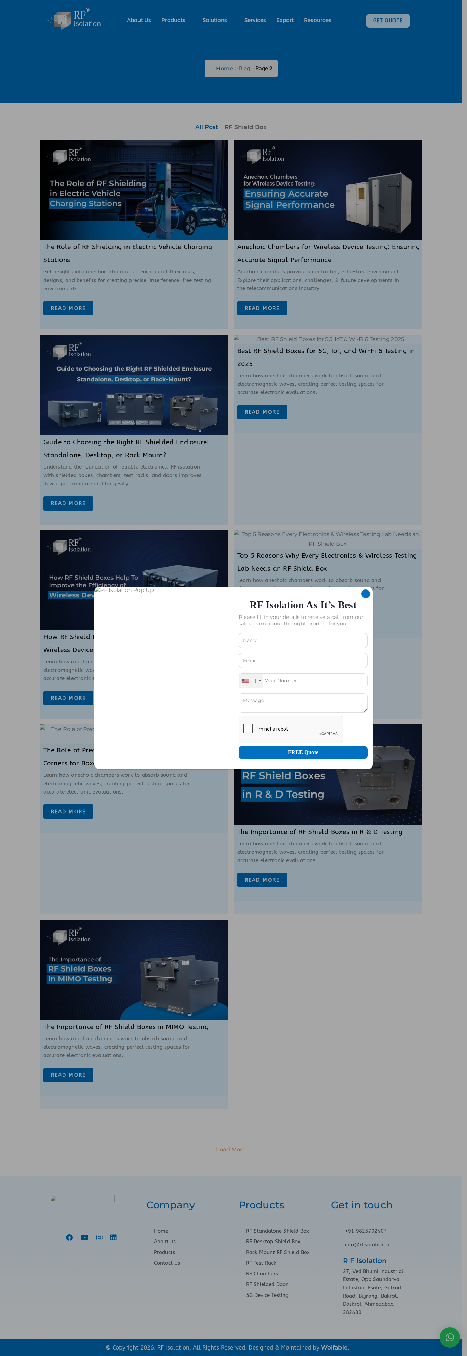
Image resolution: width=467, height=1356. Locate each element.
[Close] (365, 593)
